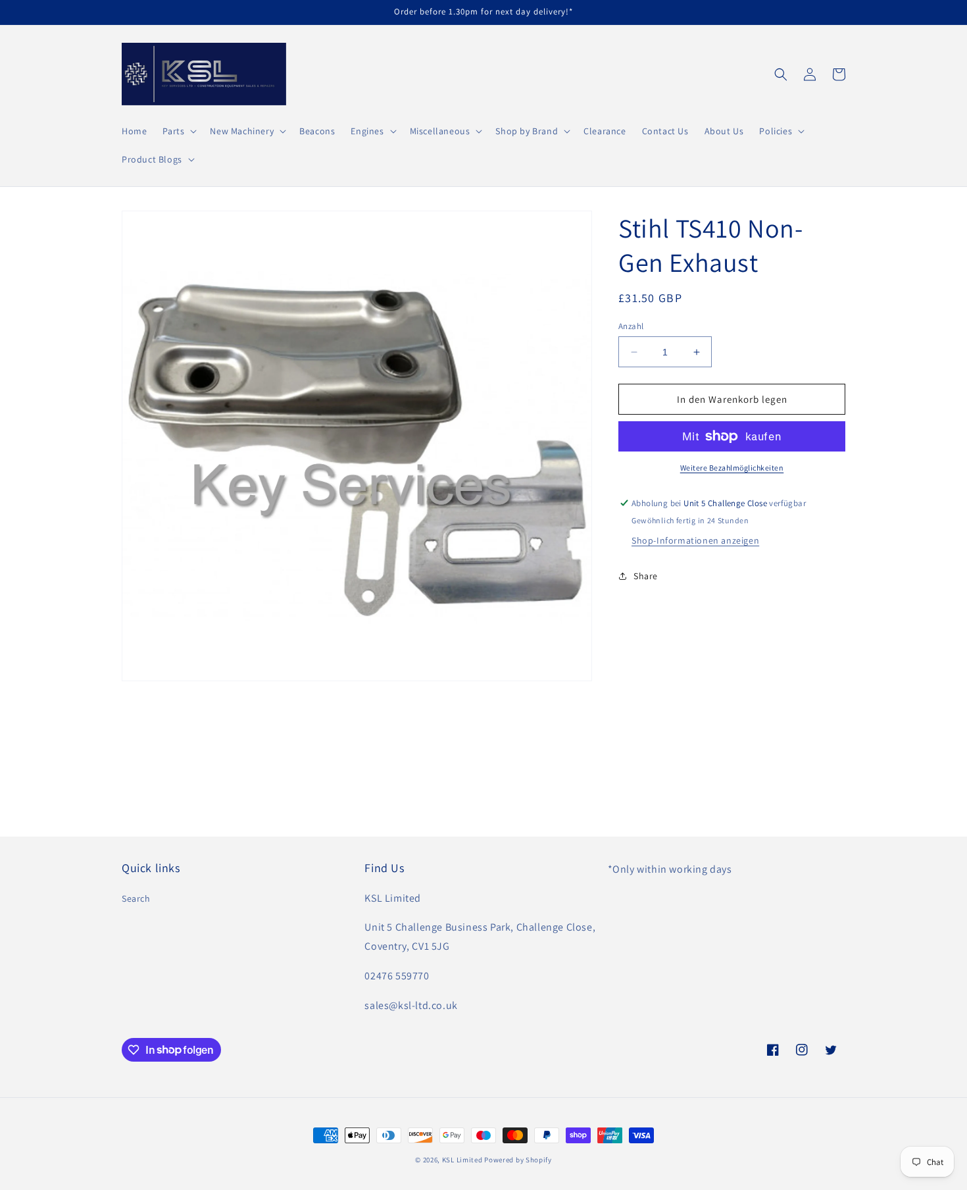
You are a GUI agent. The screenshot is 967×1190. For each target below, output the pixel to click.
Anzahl (630, 326)
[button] (178, 131)
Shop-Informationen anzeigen (695, 540)
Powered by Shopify (518, 1159)
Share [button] (645, 576)
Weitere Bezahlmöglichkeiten (732, 468)
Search (136, 898)
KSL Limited (462, 1159)
